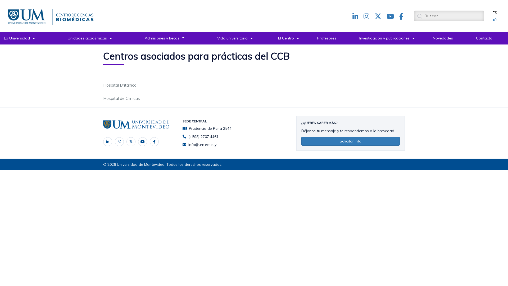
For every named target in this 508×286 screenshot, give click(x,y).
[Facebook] (154, 141)
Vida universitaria (232, 38)
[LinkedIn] (107, 141)
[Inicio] (28, 15)
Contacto (484, 38)
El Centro (286, 38)
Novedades (443, 38)
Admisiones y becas (162, 38)
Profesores (326, 38)
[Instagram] (119, 141)
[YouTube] (142, 141)
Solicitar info (350, 141)
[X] (130, 141)
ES (495, 12)
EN (495, 19)
